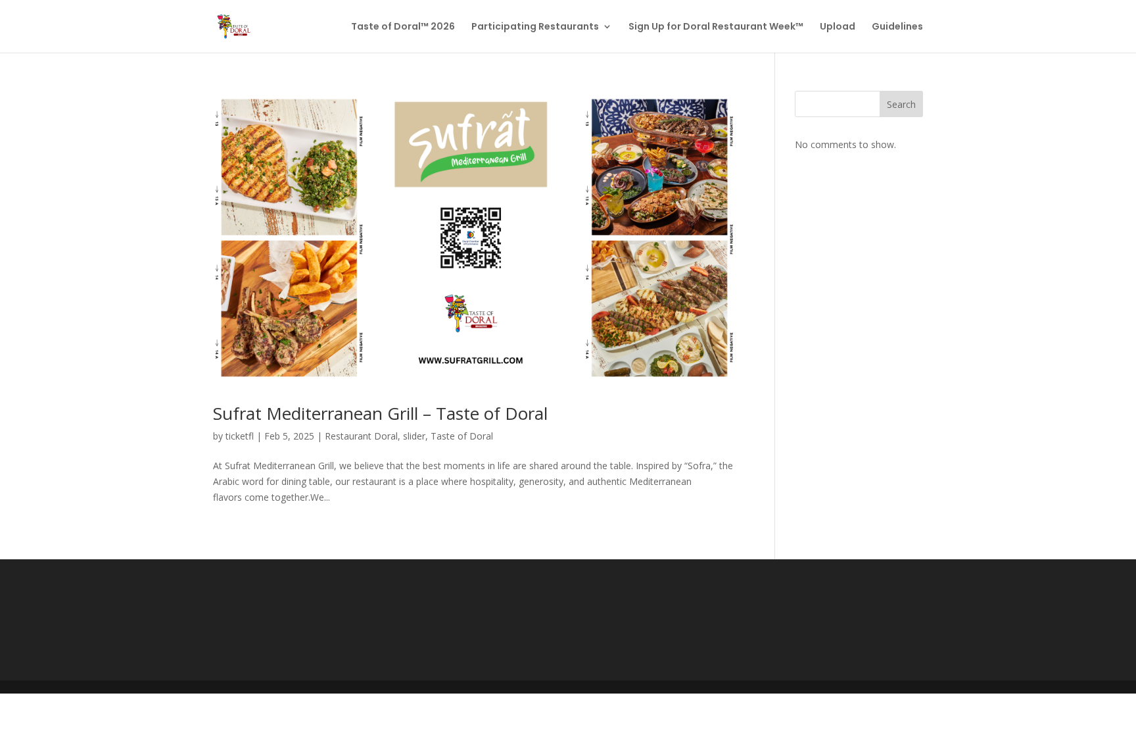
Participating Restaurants (535, 27)
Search (901, 104)
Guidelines (897, 27)
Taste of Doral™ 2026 (403, 27)
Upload (837, 27)
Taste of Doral (462, 436)
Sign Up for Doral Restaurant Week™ (715, 27)
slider (414, 436)
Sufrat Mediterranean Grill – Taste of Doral (380, 413)
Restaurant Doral (361, 436)
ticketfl (239, 436)
